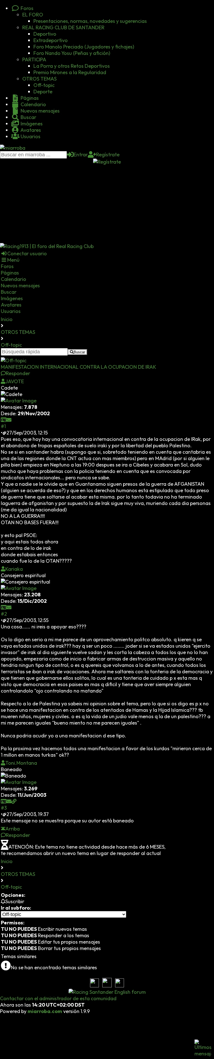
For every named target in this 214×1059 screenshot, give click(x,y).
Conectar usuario (27, 253)
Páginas (29, 98)
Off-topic (44, 85)
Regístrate (108, 154)
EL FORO (32, 14)
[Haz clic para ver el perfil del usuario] (3, 420)
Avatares (30, 130)
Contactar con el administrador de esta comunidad (58, 998)
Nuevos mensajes (40, 111)
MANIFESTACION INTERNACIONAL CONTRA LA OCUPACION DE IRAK (78, 367)
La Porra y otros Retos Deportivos (71, 66)
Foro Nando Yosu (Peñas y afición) (71, 53)
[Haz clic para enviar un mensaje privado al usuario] (8, 420)
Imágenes (31, 123)
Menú (13, 260)
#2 (4, 614)
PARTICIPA (34, 59)
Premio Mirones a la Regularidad (69, 72)
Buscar (28, 117)
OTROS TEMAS (39, 79)
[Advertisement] (107, 204)
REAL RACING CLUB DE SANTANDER (63, 27)
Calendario (33, 104)
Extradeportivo (50, 40)
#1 (3, 426)
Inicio (7, 319)
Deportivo (44, 34)
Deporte (42, 91)
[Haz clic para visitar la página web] (13, 801)
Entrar (81, 154)
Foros (26, 8)
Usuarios (30, 136)
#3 (4, 808)
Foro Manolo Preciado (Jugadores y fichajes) (83, 46)
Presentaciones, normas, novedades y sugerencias (90, 21)
